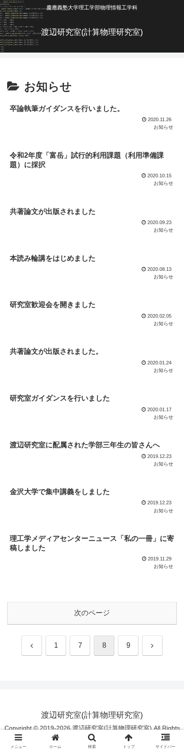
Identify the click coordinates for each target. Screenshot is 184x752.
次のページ (92, 613)
